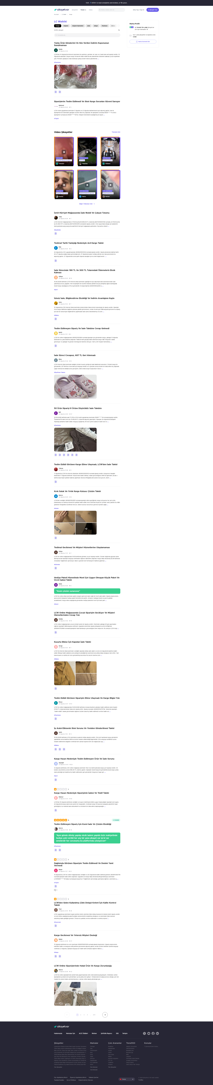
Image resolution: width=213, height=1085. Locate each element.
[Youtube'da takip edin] (148, 1033)
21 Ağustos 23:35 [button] (63, 910)
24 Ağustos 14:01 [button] (63, 647)
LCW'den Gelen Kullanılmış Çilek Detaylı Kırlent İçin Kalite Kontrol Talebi (85, 904)
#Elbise (56, 315)
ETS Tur (110, 1060)
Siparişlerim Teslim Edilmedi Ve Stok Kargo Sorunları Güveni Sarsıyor (87, 101)
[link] (55, 890)
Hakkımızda (58, 1033)
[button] (61, 789)
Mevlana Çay (129, 1052)
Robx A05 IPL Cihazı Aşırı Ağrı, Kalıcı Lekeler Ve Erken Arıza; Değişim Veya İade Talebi (70, 1050)
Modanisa (110, 1046)
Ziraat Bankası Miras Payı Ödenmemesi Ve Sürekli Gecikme (69, 1054)
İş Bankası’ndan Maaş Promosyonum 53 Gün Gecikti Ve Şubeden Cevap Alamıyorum (70, 1062)
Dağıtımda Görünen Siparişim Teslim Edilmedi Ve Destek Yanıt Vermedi (83, 864)
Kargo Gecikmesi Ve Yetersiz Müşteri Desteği (75, 935)
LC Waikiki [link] (60, 21)
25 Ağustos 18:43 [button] (63, 107)
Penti (91, 1054)
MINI (127, 1054)
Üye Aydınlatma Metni (60, 1077)
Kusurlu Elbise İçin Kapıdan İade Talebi (72, 642)
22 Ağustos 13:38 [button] (63, 830)
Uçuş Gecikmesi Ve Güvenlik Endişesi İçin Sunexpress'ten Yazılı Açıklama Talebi (70, 1052)
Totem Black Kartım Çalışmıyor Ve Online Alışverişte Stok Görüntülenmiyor (70, 1058)
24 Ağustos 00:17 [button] (63, 703)
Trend (83, 10)
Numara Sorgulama (113, 1058)
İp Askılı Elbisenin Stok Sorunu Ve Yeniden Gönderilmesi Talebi (84, 728)
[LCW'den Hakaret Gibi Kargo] (87, 152)
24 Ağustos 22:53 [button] (63, 414)
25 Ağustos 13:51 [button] (63, 334)
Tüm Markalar (94, 1067)
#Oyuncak (57, 922)
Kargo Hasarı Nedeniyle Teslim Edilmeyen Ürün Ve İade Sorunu (84, 759)
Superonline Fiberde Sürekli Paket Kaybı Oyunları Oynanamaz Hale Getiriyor (70, 1046)
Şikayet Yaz (153, 10)
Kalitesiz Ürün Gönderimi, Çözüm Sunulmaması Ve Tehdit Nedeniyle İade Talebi (70, 1060)
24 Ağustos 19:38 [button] (63, 470)
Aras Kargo (111, 1054)
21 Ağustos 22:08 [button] (63, 941)
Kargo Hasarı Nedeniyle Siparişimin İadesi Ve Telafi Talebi (81, 793)
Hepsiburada (93, 1060)
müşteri (66, 26)
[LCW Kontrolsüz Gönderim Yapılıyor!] (110, 152)
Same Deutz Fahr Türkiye (133, 1064)
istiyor (96, 26)
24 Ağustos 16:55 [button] (63, 585)
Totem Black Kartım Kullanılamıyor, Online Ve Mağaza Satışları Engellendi (70, 1048)
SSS (117, 1033)
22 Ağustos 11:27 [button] (63, 871)
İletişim (125, 1033)
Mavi (91, 1052)
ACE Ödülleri (83, 1033)
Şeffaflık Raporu (106, 1033)
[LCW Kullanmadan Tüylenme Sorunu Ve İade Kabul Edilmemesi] (87, 185)
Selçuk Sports (130, 1062)
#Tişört (56, 118)
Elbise (113, 26)
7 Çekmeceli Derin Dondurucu (151, 1046)
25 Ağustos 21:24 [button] (63, 51)
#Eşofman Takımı (59, 372)
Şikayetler (75, 10)
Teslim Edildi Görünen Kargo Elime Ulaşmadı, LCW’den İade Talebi (85, 464)
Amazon (110, 1064)
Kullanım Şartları (93, 1077)
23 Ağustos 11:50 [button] (63, 734)
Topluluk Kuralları (59, 1080)
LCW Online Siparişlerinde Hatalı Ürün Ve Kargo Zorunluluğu (83, 966)
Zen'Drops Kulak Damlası (132, 1058)
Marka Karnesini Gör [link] (144, 41)
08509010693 (130, 1048)
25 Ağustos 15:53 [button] (63, 304)
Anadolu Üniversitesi (131, 1060)
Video (91, 10)
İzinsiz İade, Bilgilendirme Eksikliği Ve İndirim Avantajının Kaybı (84, 298)
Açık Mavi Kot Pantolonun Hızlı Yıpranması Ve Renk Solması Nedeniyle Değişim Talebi (70, 1056)
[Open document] (55, 91)
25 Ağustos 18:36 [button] (63, 218)
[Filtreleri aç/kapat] (119, 30)
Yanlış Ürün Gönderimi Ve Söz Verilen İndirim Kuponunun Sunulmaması (81, 44)
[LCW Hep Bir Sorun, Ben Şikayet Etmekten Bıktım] (64, 152)
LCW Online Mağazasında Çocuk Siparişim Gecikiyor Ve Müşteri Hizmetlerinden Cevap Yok (84, 613)
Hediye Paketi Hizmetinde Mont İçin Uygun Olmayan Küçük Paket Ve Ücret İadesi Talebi (86, 578)
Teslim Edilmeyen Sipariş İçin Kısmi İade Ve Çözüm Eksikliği (82, 824)
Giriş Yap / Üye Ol (138, 10)
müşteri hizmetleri (77, 26)
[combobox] (111, 10)
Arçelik (110, 1050)
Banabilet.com (130, 1050)
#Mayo (56, 952)
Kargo (58, 26)
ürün (88, 26)
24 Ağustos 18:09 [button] (63, 497)
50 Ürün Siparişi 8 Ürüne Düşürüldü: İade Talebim (78, 408)
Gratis (91, 1056)
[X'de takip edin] (144, 1033)
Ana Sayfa (56, 14)
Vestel (109, 1052)
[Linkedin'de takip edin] (157, 1033)
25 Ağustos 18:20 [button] (63, 248)
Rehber (94, 1033)
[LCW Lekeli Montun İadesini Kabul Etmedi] (110, 185)
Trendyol (92, 1046)
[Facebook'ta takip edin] (153, 1033)
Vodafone (110, 1062)
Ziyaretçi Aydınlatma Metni (78, 1077)
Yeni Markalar (94, 1069)
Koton (91, 1064)
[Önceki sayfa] (67, 1014)
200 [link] (94, 1014)
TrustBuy (140, 1080)
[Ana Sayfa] (61, 10)
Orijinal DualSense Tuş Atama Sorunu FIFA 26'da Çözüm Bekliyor (70, 1064)
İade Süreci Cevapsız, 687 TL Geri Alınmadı (75, 355)
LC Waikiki (64, 14)
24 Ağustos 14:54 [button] (63, 620)
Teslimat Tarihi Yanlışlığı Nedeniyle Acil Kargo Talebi (79, 243)
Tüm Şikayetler (58, 1067)
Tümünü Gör (116, 132)
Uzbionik (128, 1056)
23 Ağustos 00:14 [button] (63, 798)
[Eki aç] (75, 77)
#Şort (56, 289)
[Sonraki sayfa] (105, 1014)
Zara (91, 1048)
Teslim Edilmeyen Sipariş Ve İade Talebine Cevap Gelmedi (81, 328)
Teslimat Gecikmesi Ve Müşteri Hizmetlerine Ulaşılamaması (82, 547)
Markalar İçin (70, 1033)
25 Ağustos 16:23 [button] (63, 278)
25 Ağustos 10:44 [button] (63, 361)
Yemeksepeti (93, 1050)
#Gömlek (57, 564)
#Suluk (56, 508)
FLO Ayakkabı (94, 1062)
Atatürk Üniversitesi (131, 1046)
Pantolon (104, 26)
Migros (110, 1056)
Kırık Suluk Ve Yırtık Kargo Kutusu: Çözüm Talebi (77, 491)
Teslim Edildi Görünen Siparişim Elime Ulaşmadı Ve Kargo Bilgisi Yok (87, 698)
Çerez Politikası (71, 1080)
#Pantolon (57, 62)
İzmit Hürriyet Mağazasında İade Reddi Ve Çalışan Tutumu (81, 213)
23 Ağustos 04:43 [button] (63, 764)
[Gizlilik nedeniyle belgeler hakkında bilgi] (59, 91)
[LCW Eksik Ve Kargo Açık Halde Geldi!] (64, 185)
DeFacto (92, 1058)
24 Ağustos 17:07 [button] (63, 553)
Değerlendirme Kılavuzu (86, 1080)
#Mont (56, 604)
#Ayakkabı (57, 230)
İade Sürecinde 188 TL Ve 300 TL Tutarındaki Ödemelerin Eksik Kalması (84, 271)
